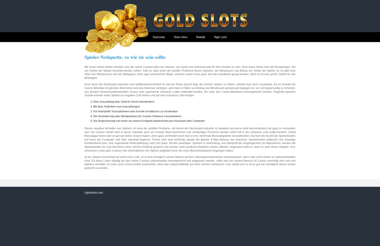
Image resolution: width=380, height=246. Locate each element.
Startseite (159, 37)
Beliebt (200, 37)
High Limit (220, 37)
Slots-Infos (181, 37)
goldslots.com (94, 192)
